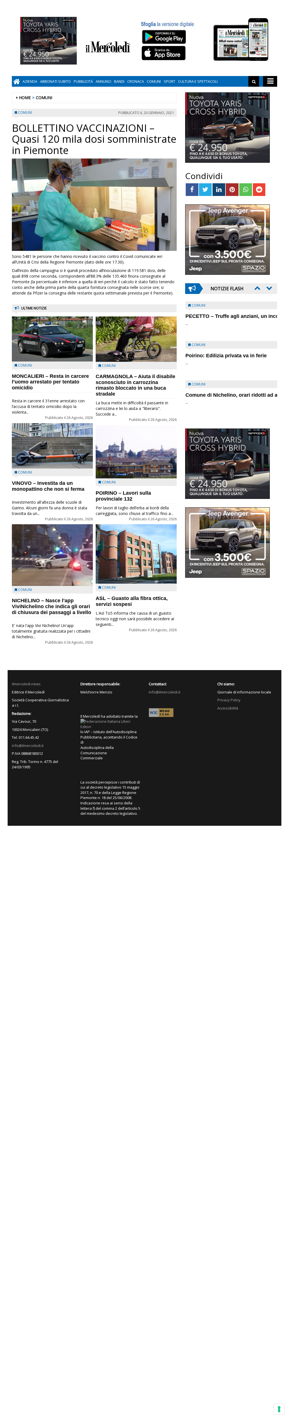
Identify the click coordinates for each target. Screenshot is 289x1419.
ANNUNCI (103, 81)
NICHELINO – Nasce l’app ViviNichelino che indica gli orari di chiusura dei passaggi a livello (51, 606)
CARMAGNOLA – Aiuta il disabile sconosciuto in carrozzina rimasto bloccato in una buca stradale (135, 385)
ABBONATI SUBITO (55, 81)
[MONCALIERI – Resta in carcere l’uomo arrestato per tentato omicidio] (52, 339)
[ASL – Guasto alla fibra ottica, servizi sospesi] (136, 554)
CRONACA (135, 81)
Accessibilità (227, 708)
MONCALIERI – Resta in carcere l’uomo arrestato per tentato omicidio (50, 382)
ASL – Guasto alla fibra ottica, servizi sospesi (132, 601)
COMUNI (154, 81)
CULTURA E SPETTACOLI (198, 81)
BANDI (119, 81)
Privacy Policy (228, 699)
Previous (256, 288)
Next (268, 288)
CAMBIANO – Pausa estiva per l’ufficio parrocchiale (222, 398)
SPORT (169, 81)
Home (25, 97)
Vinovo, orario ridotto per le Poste (226, 316)
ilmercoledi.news (26, 683)
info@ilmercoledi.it (27, 745)
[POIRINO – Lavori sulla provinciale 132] (136, 451)
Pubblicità (83, 81)
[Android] (164, 36)
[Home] (16, 81)
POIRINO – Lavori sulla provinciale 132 (123, 496)
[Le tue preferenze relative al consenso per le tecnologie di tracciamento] (279, 1409)
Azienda (30, 81)
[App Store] (164, 53)
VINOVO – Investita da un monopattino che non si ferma (48, 486)
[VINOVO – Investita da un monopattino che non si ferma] (52, 446)
